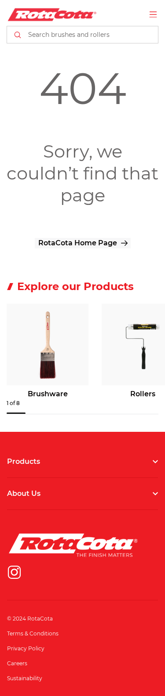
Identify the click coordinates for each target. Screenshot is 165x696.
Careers (17, 663)
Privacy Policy (25, 648)
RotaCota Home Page (77, 243)
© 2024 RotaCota (30, 618)
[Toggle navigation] (153, 14)
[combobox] (82, 34)
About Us (23, 493)
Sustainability (24, 678)
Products (23, 461)
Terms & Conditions (33, 633)
